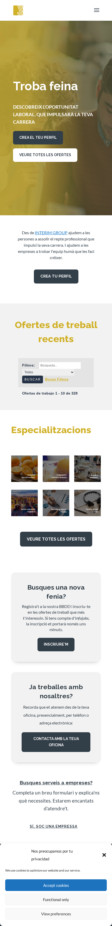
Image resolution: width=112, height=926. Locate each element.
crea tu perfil (56, 276)
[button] (104, 855)
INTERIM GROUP (51, 232)
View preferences (56, 913)
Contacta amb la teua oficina (56, 742)
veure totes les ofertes (45, 155)
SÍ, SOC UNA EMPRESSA (53, 826)
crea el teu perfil (38, 137)
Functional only (56, 899)
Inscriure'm (56, 644)
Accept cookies (56, 885)
